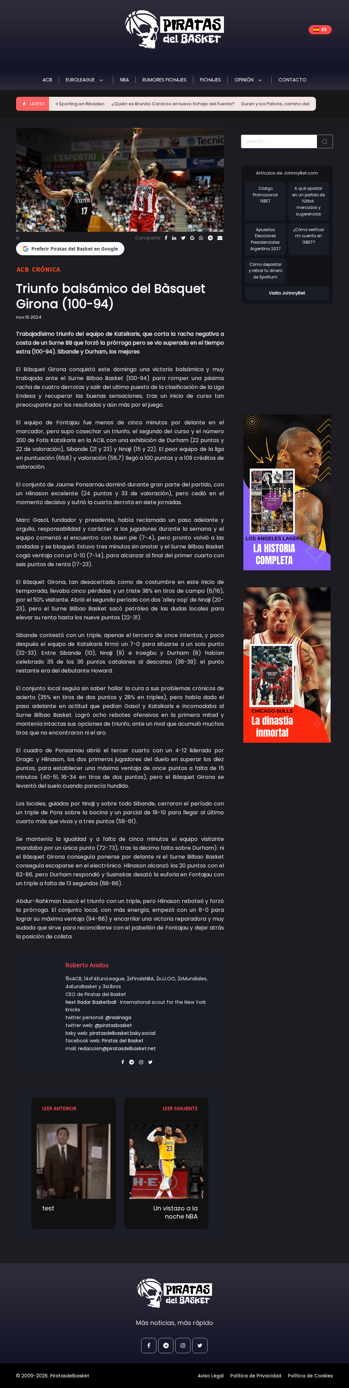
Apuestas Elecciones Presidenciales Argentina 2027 (265, 239)
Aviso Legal (211, 1375)
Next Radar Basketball (90, 1002)
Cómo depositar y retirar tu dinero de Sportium (265, 271)
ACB (47, 79)
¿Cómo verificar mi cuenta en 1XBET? (308, 236)
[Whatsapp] (201, 238)
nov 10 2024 (29, 317)
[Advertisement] (295, 352)
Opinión (244, 79)
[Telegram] (210, 238)
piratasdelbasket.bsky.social (122, 1033)
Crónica (46, 269)
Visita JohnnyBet (287, 293)
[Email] (219, 238)
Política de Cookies (310, 1375)
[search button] (325, 141)
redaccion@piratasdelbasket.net (117, 1048)
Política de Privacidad (255, 1375)
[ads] (287, 492)
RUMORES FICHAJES (164, 79)
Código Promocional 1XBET (265, 195)
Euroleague (81, 79)
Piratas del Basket (122, 1040)
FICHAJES (210, 79)
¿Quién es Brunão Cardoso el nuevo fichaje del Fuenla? (143, 104)
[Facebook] (166, 238)
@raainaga (118, 1017)
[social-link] (148, 1345)
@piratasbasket (113, 1025)
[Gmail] (192, 238)
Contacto (292, 79)
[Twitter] (183, 238)
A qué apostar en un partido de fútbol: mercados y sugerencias (308, 201)
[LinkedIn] (174, 238)
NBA (124, 79)
